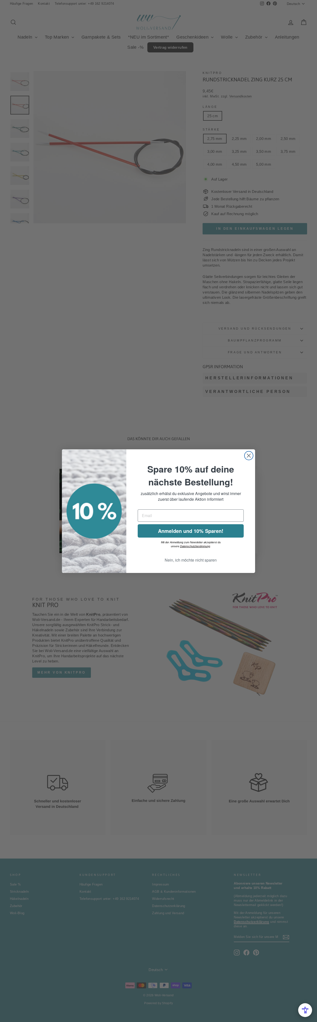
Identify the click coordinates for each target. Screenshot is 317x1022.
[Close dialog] (248, 455)
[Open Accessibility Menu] (305, 1010)
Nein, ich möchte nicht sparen (191, 560)
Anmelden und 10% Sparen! (190, 530)
